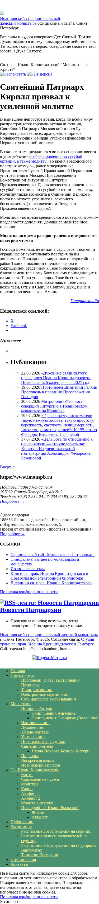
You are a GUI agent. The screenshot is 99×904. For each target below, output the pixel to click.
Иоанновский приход (40, 765)
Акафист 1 (30, 793)
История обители (36, 708)
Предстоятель (23, 675)
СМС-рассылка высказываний (48, 699)
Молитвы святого (37, 803)
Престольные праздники (43, 741)
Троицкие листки (37, 689)
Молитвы (29, 784)
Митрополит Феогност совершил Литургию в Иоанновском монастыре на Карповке (54, 406)
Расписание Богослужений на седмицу (56, 831)
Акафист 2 (30, 798)
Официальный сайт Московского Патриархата (53, 554)
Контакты (19, 864)
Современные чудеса (40, 779)
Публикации (22, 822)
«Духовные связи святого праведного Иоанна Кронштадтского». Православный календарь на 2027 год (56, 378)
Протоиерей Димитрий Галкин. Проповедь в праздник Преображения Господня (59, 392)
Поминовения (23, 859)
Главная (18, 670)
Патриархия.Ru (84, 300)
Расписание (21, 826)
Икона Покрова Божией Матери (60, 751)
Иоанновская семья (28, 568)
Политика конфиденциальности (29, 592)
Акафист (40, 817)
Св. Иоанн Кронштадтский (35, 770)
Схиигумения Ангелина (54, 713)
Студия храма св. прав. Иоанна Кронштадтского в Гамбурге (47, 641)
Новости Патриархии (30, 609)
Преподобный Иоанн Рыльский (50, 807)
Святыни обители (37, 746)
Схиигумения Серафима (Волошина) (65, 718)
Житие (27, 774)
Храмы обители (35, 732)
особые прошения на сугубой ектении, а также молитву (41, 158)
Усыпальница (33, 737)
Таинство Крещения (39, 855)
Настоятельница (35, 722)
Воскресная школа (37, 760)
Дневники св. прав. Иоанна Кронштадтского (51, 583)
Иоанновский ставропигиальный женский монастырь (30, 20)
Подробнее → (12, 501)
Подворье (30, 755)
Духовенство (32, 727)
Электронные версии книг (45, 694)
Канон (27, 789)
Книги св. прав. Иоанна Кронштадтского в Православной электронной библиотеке (49, 575)
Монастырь (21, 704)
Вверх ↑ (7, 467)
